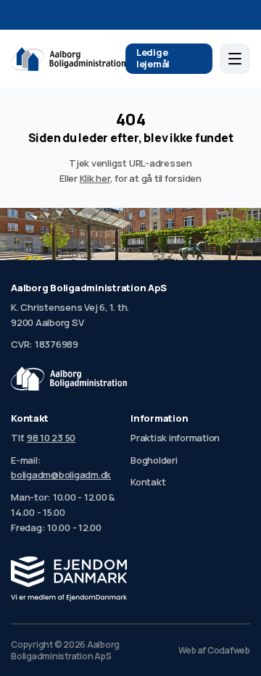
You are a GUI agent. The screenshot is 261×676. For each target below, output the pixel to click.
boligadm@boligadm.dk (61, 474)
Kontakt (147, 481)
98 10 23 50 (51, 437)
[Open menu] (235, 58)
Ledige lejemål (153, 58)
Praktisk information (175, 437)
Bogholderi (154, 460)
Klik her (95, 178)
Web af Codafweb (214, 650)
